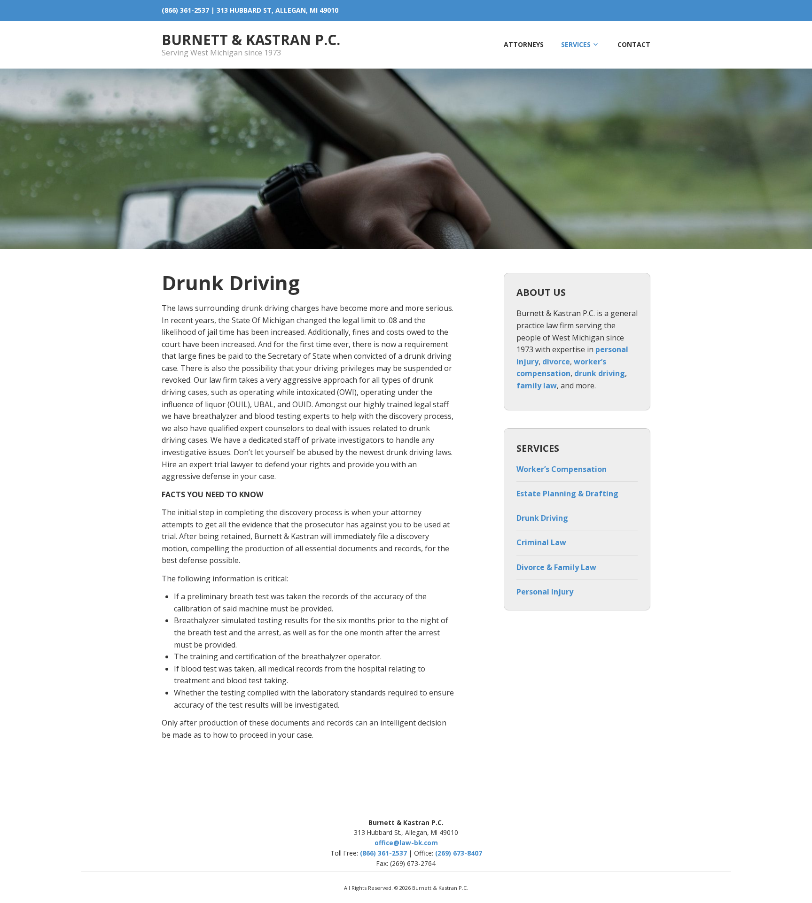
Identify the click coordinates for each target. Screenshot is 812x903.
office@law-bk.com (406, 842)
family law (536, 385)
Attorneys (524, 44)
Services (576, 44)
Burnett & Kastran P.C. (251, 39)
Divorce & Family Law (556, 567)
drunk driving (599, 373)
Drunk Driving (542, 518)
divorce (556, 361)
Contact (633, 44)
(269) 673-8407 (458, 853)
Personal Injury (544, 592)
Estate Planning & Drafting (567, 493)
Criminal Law (541, 542)
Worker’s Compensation (561, 469)
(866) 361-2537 (185, 10)
